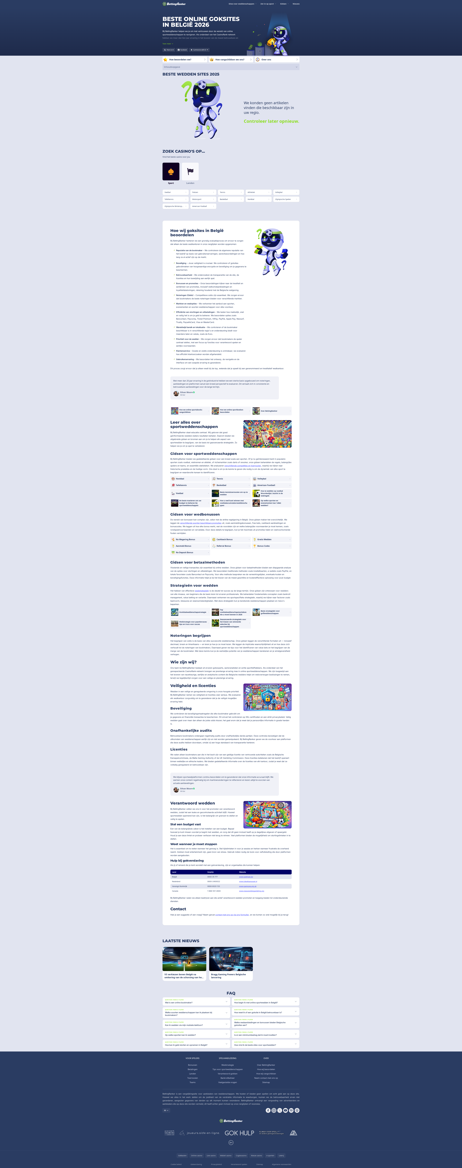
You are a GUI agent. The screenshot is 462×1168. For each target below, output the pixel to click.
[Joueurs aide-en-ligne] (199, 1133)
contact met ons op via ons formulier (232, 915)
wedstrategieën (202, 591)
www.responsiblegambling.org (251, 891)
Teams (193, 1082)
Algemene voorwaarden (281, 1164)
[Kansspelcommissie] (169, 1133)
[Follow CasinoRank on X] (279, 1110)
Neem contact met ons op (266, 1078)
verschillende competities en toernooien (242, 465)
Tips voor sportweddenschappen (228, 1069)
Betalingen (192, 1069)
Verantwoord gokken (227, 1073)
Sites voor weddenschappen (241, 4)
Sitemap (266, 1082)
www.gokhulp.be (246, 877)
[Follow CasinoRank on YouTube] (285, 1110)
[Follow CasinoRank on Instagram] (274, 1110)
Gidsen (283, 4)
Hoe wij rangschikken (266, 1073)
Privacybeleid (216, 1164)
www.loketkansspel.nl (248, 881)
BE (165, 1110)
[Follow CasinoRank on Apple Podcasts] (297, 1110)
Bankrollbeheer (228, 1078)
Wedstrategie (227, 1065)
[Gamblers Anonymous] (293, 1133)
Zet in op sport (267, 4)
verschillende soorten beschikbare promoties (200, 523)
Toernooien (192, 1078)
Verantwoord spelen (239, 1164)
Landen (192, 1073)
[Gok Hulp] (239, 1133)
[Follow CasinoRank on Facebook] (268, 1110)
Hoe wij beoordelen (266, 1069)
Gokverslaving (196, 1164)
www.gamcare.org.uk (247, 886)
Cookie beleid (176, 1164)
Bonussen (192, 1065)
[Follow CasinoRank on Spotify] (291, 1110)
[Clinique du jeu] (272, 1133)
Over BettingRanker (266, 1065)
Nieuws (296, 4)
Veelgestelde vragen (227, 1082)
